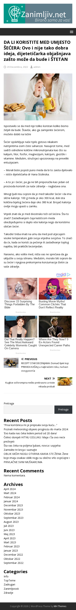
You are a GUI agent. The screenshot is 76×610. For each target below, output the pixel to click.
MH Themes (60, 606)
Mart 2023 (10, 542)
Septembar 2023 (13, 517)
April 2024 (9, 489)
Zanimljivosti (11, 588)
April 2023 (9, 538)
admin (36, 67)
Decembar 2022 (13, 554)
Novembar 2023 (13, 509)
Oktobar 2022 (12, 559)
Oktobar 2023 (12, 513)
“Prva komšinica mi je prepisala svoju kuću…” (30, 425)
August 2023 (11, 522)
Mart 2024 (10, 493)
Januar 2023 (11, 550)
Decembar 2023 (13, 505)
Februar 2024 (12, 497)
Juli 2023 (9, 526)
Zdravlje (8, 592)
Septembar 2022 (13, 563)
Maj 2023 (9, 534)
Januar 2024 (11, 501)
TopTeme (9, 580)
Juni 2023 (9, 530)
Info (6, 576)
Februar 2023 (12, 546)
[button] (71, 31)
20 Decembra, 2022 (17, 67)
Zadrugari (9, 584)
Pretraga (9, 403)
